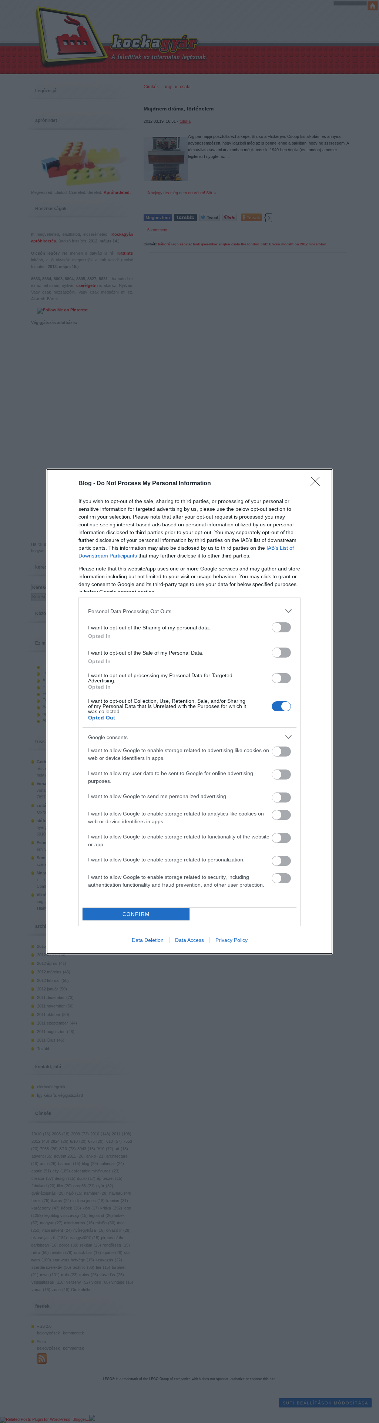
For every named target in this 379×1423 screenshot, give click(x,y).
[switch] (281, 627)
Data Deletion (148, 940)
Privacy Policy (231, 940)
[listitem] (189, 611)
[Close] (318, 484)
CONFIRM (136, 914)
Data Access (189, 940)
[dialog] (189, 711)
